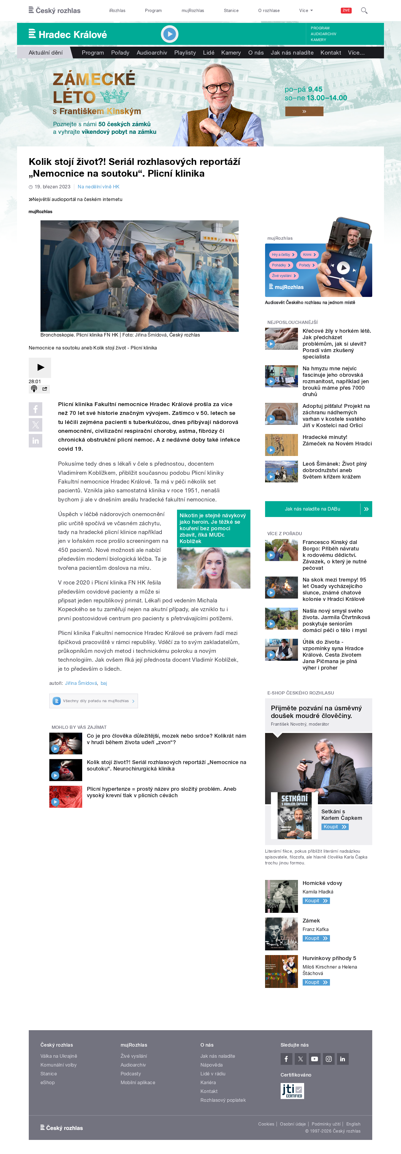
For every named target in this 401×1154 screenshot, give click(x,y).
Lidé (208, 52)
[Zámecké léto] (200, 102)
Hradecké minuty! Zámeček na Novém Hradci (337, 440)
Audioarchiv (323, 34)
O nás (256, 52)
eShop (48, 1082)
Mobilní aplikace (138, 1082)
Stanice (231, 10)
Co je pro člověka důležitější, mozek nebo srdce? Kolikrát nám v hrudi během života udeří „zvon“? (166, 739)
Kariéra (208, 1082)
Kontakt (331, 52)
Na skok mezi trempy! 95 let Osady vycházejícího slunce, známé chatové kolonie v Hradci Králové (334, 589)
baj (104, 683)
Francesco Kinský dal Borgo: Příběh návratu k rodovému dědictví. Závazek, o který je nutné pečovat (335, 555)
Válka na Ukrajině (59, 1056)
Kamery (318, 40)
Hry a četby (281, 255)
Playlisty (185, 52)
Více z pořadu (284, 533)
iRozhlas (117, 10)
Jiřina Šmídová (151, 335)
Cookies (266, 1124)
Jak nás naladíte (292, 52)
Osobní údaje (293, 1124)
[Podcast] (34, 389)
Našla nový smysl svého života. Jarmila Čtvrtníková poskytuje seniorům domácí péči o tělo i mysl (336, 620)
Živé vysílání (282, 276)
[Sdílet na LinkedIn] (35, 440)
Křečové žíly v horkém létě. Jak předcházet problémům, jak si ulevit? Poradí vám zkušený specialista (337, 344)
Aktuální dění (46, 52)
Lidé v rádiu (213, 1074)
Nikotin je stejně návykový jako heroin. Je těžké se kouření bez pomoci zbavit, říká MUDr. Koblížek (213, 528)
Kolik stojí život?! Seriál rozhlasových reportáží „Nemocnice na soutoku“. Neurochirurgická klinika (166, 765)
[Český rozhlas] (54, 10)
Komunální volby (59, 1065)
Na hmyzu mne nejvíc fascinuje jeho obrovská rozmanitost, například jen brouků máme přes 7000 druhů (336, 381)
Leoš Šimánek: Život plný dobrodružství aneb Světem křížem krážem (335, 470)
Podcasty (131, 1074)
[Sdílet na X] (35, 425)
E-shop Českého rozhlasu (300, 693)
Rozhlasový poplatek (223, 1100)
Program (153, 10)
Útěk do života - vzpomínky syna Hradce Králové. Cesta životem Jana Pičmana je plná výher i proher (333, 655)
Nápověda (212, 1065)
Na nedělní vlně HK (99, 187)
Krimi (307, 255)
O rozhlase (269, 10)
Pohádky (279, 265)
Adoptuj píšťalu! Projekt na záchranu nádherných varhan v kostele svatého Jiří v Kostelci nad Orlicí (336, 415)
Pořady (120, 52)
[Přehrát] (40, 368)
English (353, 1124)
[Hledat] (364, 10)
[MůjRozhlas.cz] (40, 212)
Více (356, 52)
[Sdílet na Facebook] (35, 409)
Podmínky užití (326, 1124)
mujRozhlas (193, 10)
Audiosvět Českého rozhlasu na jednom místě (310, 302)
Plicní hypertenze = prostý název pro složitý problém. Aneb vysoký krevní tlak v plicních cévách (162, 792)
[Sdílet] (44, 389)
